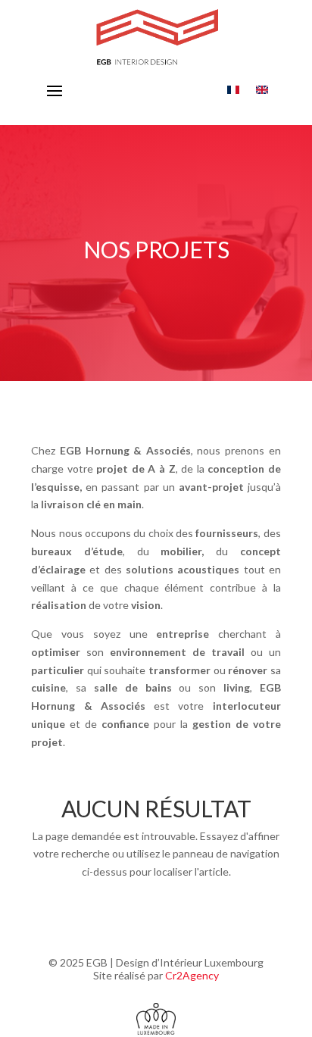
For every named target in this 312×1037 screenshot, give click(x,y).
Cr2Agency (192, 975)
